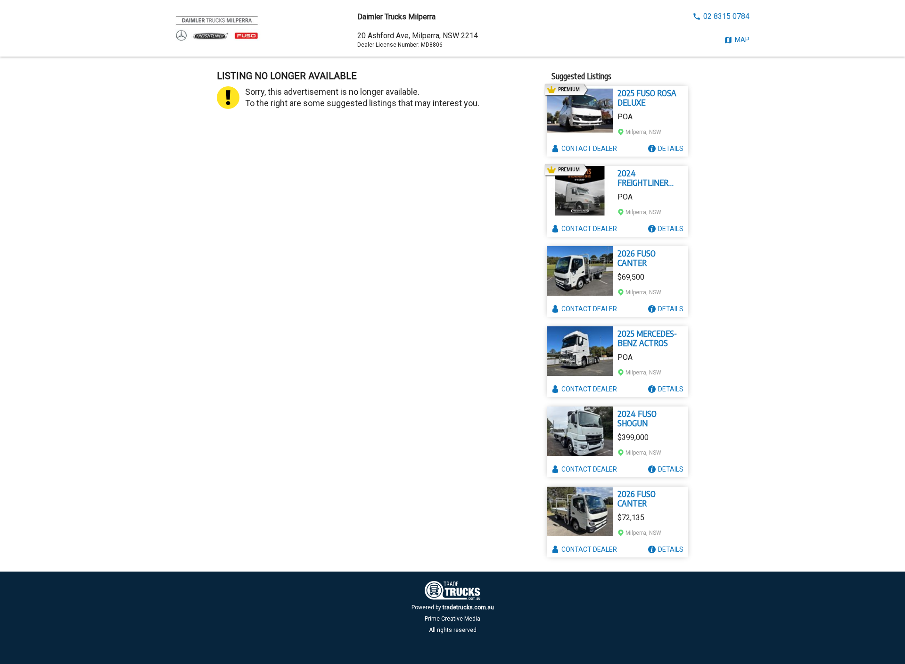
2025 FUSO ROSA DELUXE (646, 97)
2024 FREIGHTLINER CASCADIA (642, 177)
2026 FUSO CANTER (636, 258)
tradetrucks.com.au (468, 607)
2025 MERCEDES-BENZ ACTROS (647, 338)
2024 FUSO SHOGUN (637, 418)
